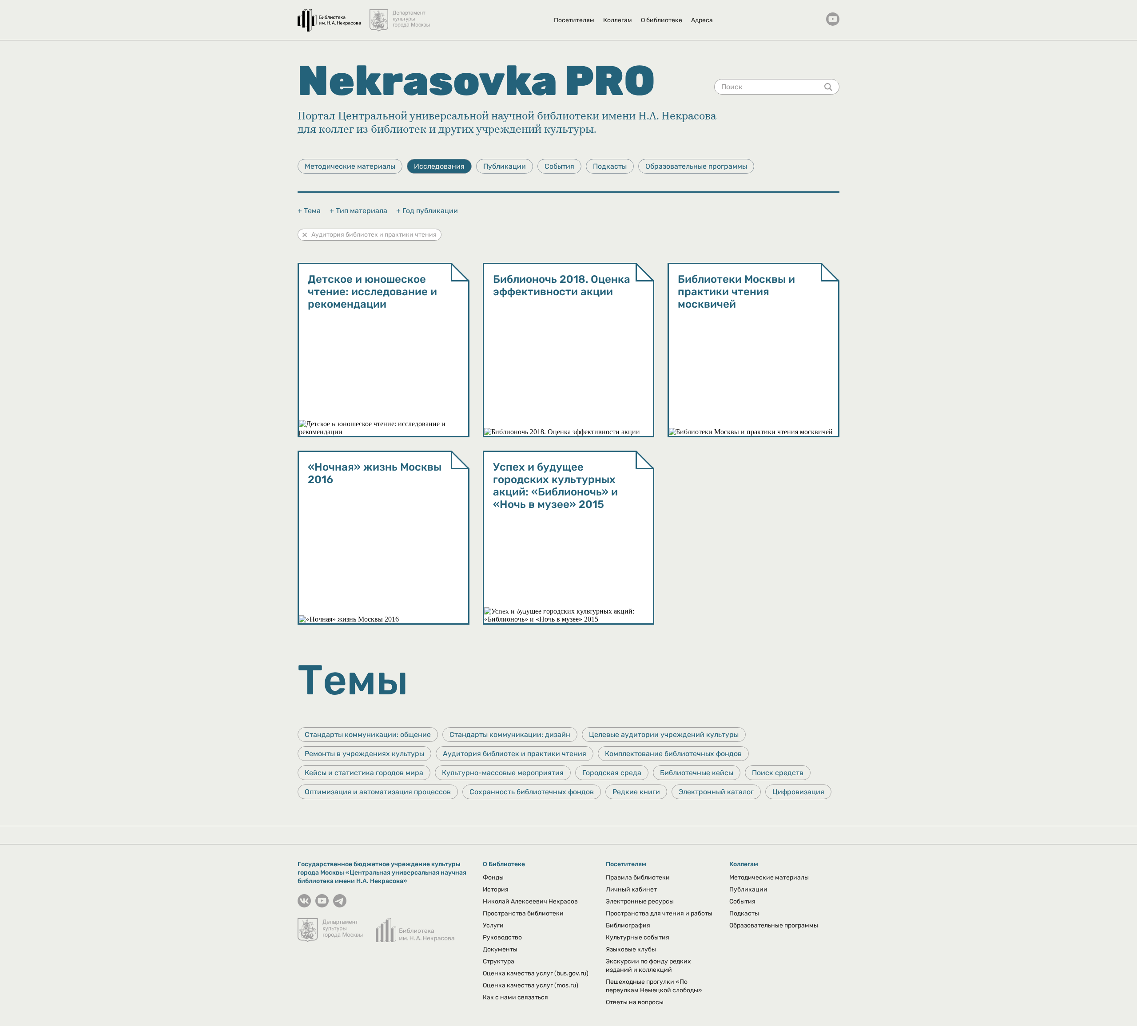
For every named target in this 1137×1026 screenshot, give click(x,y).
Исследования (439, 166)
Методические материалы (350, 166)
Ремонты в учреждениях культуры (364, 753)
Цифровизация (798, 792)
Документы (500, 949)
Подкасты (610, 166)
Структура (498, 961)
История (496, 889)
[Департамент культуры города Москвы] (401, 16)
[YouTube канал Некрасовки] (832, 20)
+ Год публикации (427, 210)
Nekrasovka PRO (476, 81)
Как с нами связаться (515, 997)
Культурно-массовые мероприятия (503, 773)
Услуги (493, 925)
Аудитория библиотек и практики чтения (374, 234)
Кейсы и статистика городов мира (364, 773)
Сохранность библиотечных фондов (531, 792)
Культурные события (637, 937)
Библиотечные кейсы (696, 773)
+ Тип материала (358, 210)
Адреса (702, 20)
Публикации (504, 166)
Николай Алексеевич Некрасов (530, 901)
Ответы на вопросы (635, 1002)
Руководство (502, 937)
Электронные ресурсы (640, 901)
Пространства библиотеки (523, 913)
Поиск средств (777, 773)
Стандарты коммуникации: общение (368, 734)
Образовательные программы (696, 166)
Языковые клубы (631, 949)
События (559, 166)
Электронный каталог (716, 792)
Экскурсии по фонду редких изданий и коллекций (648, 966)
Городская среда (611, 773)
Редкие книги (636, 792)
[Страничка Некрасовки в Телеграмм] (339, 905)
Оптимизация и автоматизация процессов (378, 792)
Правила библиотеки (638, 877)
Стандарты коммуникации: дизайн (509, 734)
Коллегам (617, 20)
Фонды (493, 877)
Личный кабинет (631, 889)
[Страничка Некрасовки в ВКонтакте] (304, 905)
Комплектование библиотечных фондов (673, 753)
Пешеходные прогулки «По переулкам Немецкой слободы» (654, 986)
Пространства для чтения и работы (659, 913)
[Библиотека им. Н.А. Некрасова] (329, 16)
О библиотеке (661, 20)
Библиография (628, 925)
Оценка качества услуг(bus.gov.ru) (535, 973)
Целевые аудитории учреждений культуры (664, 734)
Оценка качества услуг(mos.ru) (530, 985)
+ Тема (309, 210)
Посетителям (574, 20)
